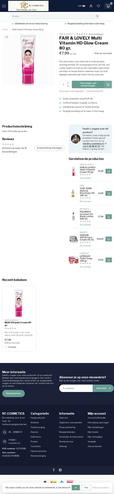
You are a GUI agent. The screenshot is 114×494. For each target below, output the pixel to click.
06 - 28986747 (15, 432)
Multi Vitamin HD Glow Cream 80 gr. (28, 29)
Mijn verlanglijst (95, 436)
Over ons (63, 417)
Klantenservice (13, 393)
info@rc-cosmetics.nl (93, 143)
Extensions (36, 436)
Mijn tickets (93, 432)
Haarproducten (38, 417)
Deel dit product (94, 91)
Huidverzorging (38, 427)
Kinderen (35, 422)
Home (5, 29)
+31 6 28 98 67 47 (91, 146)
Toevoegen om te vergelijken (71, 91)
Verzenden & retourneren (71, 436)
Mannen (34, 432)
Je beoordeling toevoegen (49, 148)
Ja (76, 487)
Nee (86, 487)
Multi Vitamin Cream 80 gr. (18, 324)
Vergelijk (12, 347)
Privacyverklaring (67, 427)
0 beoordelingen (96, 34)
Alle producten (95, 446)
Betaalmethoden (67, 432)
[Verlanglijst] (98, 6)
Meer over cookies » (101, 487)
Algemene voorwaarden (70, 422)
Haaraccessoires (38, 451)
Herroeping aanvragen (98, 422)
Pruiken (34, 441)
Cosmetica (36, 446)
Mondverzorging (38, 455)
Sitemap (63, 446)
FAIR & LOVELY (66, 34)
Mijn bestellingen (96, 427)
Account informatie (97, 417)
